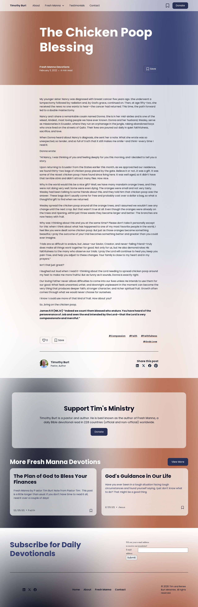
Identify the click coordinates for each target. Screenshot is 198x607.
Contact (95, 5)
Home (76, 589)
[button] (54, 5)
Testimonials (77, 5)
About (36, 5)
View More (178, 462)
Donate (180, 5)
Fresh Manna (53, 5)
